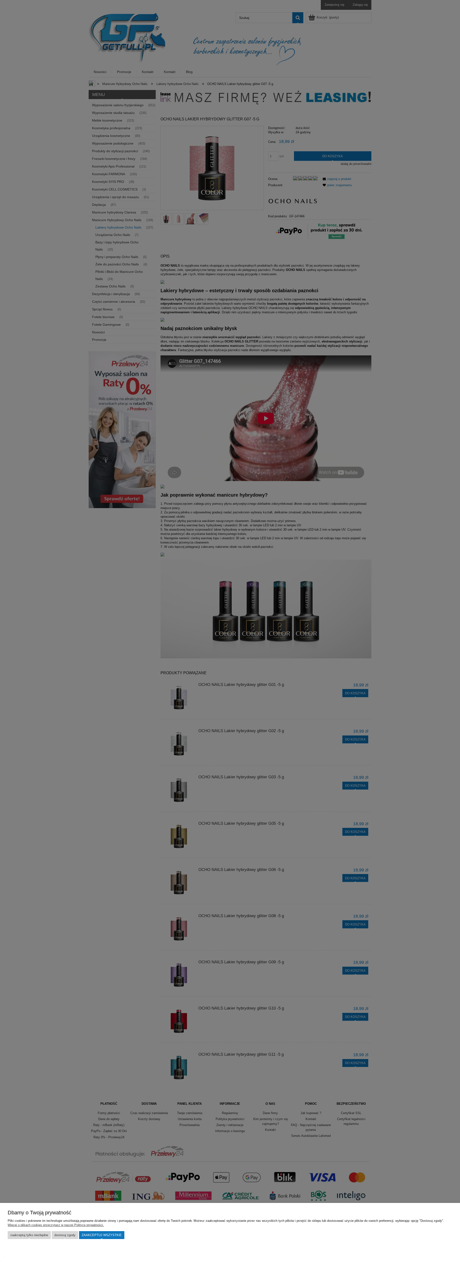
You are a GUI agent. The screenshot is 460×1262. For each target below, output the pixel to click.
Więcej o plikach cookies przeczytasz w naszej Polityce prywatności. (56, 1225)
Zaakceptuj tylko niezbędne (29, 1235)
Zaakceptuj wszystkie (102, 1235)
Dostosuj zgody (64, 1235)
